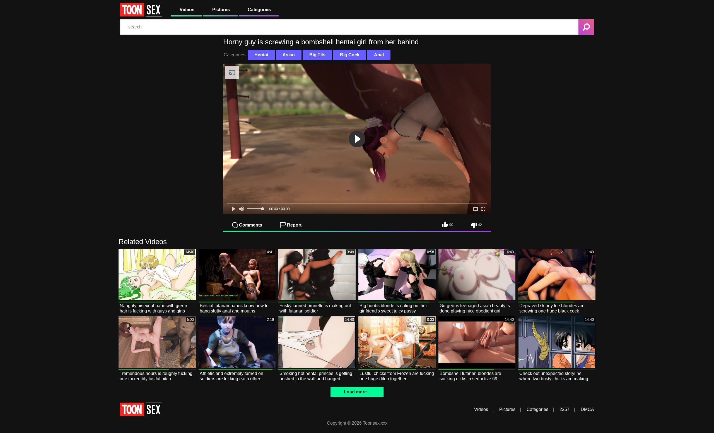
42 (480, 225)
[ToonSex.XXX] (141, 15)
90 (451, 225)
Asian (289, 54)
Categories (259, 9)
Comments (250, 225)
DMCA (587, 409)
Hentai (261, 54)
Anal (379, 54)
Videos (187, 9)
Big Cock (350, 54)
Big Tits (317, 54)
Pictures (221, 9)
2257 (564, 409)
